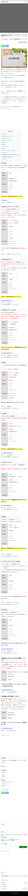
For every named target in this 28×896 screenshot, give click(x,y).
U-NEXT (4, 144)
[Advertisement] (14, 18)
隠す (12, 131)
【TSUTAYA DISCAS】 (12, 691)
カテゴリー (3, 874)
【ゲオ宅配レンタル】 (12, 730)
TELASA (4, 152)
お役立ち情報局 (4, 837)
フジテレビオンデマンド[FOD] (8, 150)
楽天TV (3, 148)
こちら (16, 304)
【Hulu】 (9, 302)
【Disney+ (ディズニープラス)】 (14, 254)
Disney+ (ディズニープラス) (8, 136)
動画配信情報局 (4, 1)
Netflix (3, 142)
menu (26, 1)
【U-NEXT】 (9, 454)
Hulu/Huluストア (5, 138)
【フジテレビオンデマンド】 (13, 602)
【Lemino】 (9, 202)
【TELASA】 (10, 650)
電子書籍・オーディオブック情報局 (8, 840)
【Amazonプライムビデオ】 (13, 355)
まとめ (4, 158)
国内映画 (3, 824)
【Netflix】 (9, 406)
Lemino (4, 134)
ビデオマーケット (6, 146)
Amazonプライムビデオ (7, 140)
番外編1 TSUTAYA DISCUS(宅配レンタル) (11, 154)
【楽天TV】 (9, 554)
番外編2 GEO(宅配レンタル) (8, 156)
